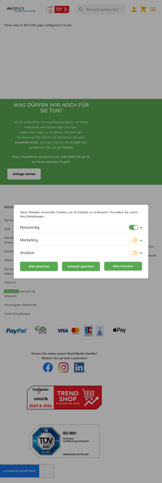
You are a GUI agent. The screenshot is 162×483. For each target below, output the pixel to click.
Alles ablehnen (39, 266)
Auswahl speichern (81, 266)
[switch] (133, 227)
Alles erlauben (123, 266)
